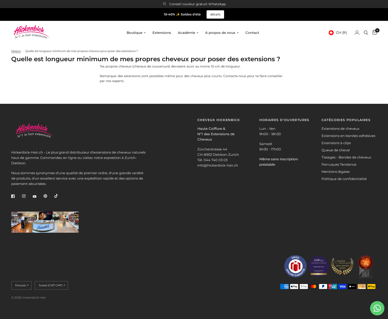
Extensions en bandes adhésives (348, 136)
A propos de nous (220, 32)
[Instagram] (27, 196)
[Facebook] (16, 196)
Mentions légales (336, 171)
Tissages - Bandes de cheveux (346, 157)
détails (215, 14)
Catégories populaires (346, 120)
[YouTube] (38, 197)
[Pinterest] (48, 196)
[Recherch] (366, 32)
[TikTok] (59, 196)
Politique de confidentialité (344, 179)
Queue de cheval (336, 150)
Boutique (134, 32)
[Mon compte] (357, 32)
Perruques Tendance (339, 164)
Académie (186, 32)
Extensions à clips (336, 143)
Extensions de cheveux (340, 128)
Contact (252, 32)
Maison (16, 51)
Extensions (161, 32)
